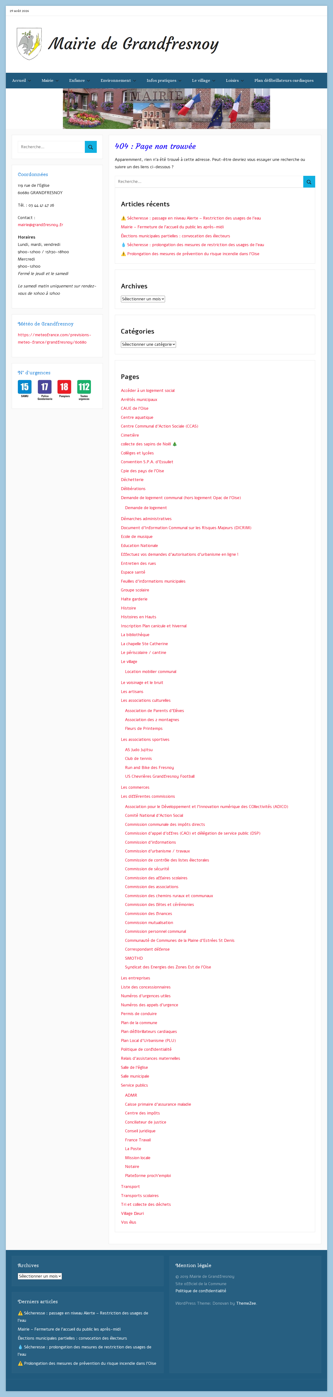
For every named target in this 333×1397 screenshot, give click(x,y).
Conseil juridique (140, 1131)
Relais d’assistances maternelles (150, 1058)
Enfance (77, 80)
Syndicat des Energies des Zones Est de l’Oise (168, 967)
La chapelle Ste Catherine (144, 644)
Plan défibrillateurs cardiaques (284, 80)
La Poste (133, 1149)
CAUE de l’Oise (134, 408)
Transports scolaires (140, 1195)
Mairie (47, 80)
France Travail (138, 1140)
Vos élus (128, 1222)
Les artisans (132, 691)
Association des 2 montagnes (152, 720)
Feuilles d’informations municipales (153, 581)
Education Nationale (139, 545)
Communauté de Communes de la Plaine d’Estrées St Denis (180, 940)
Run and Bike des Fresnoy (149, 767)
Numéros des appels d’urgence (149, 1005)
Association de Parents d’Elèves (154, 711)
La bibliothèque (135, 635)
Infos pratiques (161, 80)
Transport (130, 1186)
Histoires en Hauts (138, 617)
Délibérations (133, 489)
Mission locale (137, 1158)
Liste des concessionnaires (146, 987)
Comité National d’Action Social (154, 815)
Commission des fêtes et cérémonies (159, 904)
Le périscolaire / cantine (143, 652)
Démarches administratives (146, 519)
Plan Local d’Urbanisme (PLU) (148, 1040)
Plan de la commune (139, 1023)
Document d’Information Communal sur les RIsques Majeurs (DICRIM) (186, 528)
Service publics (134, 1085)
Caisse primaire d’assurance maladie (158, 1104)
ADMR (131, 1095)
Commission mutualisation (149, 922)
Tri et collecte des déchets (146, 1204)
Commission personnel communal (155, 931)
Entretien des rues (138, 563)
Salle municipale (135, 1076)
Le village (201, 80)
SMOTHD (134, 958)
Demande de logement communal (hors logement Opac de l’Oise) (181, 498)
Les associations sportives (145, 739)
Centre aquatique (137, 417)
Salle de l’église (134, 1067)
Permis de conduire (139, 1014)
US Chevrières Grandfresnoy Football (160, 776)
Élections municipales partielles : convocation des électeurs (175, 236)
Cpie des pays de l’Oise (142, 471)
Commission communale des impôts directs (165, 824)
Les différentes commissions (148, 796)
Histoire (128, 608)
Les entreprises (135, 978)
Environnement (116, 80)
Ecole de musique (137, 536)
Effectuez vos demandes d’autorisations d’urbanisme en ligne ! (179, 554)
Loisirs (232, 80)
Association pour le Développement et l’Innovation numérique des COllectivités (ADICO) (206, 806)
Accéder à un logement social (148, 390)
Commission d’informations (150, 842)
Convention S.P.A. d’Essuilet (147, 462)
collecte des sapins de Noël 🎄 (149, 444)
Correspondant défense (147, 949)
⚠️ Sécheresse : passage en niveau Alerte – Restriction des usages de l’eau (191, 218)
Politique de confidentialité (146, 1049)
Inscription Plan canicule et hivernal (153, 626)
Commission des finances (148, 913)
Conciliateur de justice (145, 1122)
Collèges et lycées (137, 453)
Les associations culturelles (146, 700)
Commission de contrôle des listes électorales (167, 860)
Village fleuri (132, 1213)
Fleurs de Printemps (144, 728)
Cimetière (130, 435)
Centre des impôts (142, 1113)
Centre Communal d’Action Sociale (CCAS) (159, 426)
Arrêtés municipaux (139, 399)
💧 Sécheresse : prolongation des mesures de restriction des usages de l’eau (192, 245)
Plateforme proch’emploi (148, 1175)
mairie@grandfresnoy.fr (40, 225)
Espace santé (133, 572)
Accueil (19, 80)
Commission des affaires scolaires (156, 878)
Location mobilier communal (150, 671)
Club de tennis (138, 758)
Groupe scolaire (135, 590)
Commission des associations (151, 887)
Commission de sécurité (147, 869)
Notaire (132, 1166)
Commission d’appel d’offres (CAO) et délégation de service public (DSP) (193, 833)
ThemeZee (246, 1303)
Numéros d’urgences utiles (146, 996)
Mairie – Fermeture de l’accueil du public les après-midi (172, 227)
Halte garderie (134, 599)
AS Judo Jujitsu (139, 750)
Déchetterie (132, 480)
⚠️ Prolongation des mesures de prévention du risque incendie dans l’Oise (190, 254)
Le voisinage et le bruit (142, 682)
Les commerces (135, 787)
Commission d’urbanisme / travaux (157, 851)
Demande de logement (146, 508)
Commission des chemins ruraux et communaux (169, 896)
